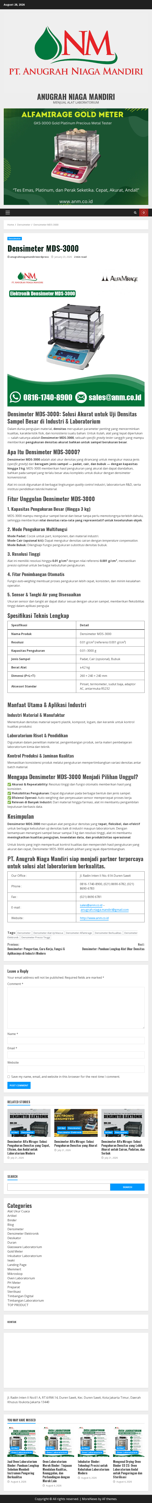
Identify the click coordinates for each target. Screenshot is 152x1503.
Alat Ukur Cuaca (18, 1211)
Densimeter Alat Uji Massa (48, 933)
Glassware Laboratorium (24, 1247)
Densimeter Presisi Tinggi (36, 937)
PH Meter (14, 1283)
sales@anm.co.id (91, 905)
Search (12, 1177)
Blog (10, 1225)
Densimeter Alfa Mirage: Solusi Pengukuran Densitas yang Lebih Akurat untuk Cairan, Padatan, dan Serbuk (123, 1123)
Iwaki (11, 1260)
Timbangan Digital (20, 1296)
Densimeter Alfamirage (79, 933)
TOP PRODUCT (18, 1305)
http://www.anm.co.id (94, 918)
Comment (15, 984)
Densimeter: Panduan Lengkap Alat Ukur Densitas (113, 946)
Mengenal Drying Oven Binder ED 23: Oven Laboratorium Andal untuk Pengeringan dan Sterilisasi (129, 1442)
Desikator (14, 1238)
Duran (11, 1242)
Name (12, 1034)
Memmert (14, 1269)
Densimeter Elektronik (69, 1132)
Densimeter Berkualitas (108, 933)
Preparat (13, 1287)
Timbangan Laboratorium (25, 1300)
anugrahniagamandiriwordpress (29, 256)
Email (12, 1048)
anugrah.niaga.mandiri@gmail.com (105, 910)
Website (13, 1062)
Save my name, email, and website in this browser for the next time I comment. (65, 1077)
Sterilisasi (14, 1292)
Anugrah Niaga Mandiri (76, 96)
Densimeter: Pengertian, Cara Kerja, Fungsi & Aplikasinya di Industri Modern (36, 949)
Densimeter (15, 238)
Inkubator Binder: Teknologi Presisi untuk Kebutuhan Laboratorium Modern (93, 1442)
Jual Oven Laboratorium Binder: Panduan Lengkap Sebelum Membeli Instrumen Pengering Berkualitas (23, 1442)
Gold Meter (15, 1251)
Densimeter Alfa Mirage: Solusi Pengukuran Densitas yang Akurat (76, 1123)
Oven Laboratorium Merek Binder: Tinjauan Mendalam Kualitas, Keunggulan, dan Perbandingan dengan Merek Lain (58, 1442)
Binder (12, 1220)
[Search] (135, 212)
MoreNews (89, 1499)
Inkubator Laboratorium (24, 1256)
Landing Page (17, 1265)
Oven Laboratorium (21, 1278)
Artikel (14, 1132)
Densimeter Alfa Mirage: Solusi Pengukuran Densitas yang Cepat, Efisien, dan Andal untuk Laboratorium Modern (29, 1123)
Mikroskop (15, 1274)
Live (143, 212)
